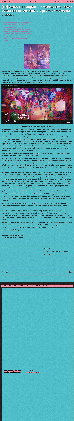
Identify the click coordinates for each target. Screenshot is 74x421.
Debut (45, 252)
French (51, 252)
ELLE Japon (17, 230)
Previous (5, 272)
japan (49, 254)
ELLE (44, 254)
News (56, 252)
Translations (63, 252)
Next (70, 272)
